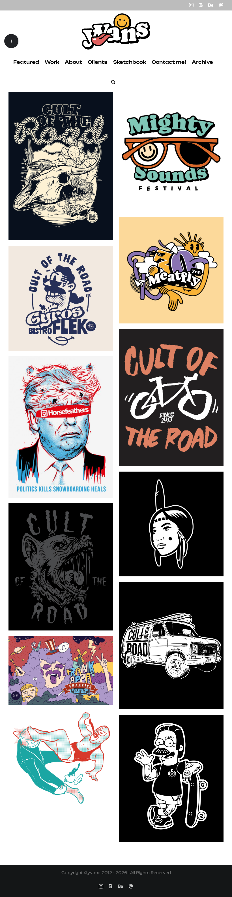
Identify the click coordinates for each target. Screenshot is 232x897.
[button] (113, 82)
